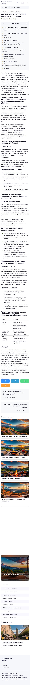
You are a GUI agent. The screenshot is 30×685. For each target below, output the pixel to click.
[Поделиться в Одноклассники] (5, 385)
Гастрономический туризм (10, 592)
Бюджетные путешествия (10, 588)
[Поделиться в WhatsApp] (24, 381)
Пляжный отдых (7, 611)
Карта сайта (6, 667)
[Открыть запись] (15, 428)
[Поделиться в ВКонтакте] (5, 381)
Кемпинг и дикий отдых (9, 601)
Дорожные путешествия (9, 598)
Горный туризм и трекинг (9, 595)
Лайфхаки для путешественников (12, 608)
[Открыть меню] (28, 3)
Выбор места (7, 37)
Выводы (6, 68)
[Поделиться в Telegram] (15, 381)
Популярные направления (10, 614)
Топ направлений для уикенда (13, 574)
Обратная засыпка (9, 58)
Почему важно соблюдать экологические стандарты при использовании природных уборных (14, 28)
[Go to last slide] (3, 638)
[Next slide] (26, 578)
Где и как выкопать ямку (11, 47)
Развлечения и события (9, 617)
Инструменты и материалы (11, 40)
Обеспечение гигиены (10, 61)
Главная (5, 665)
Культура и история (8, 604)
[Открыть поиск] (18, 3)
